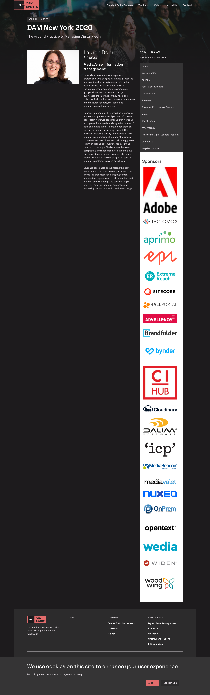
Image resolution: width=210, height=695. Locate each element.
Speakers (146, 100)
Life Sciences (155, 643)
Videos (157, 5)
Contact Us (147, 141)
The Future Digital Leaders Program (160, 134)
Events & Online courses (121, 623)
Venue (145, 114)
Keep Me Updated (151, 148)
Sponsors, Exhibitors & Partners (158, 107)
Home (145, 66)
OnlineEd (153, 633)
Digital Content (149, 72)
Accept (152, 682)
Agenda (146, 79)
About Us (172, 5)
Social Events (148, 120)
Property (153, 628)
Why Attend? (148, 127)
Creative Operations (159, 638)
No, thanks (170, 682)
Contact (187, 5)
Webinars (143, 5)
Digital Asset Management (162, 623)
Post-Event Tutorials (152, 86)
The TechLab (148, 93)
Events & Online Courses (120, 5)
